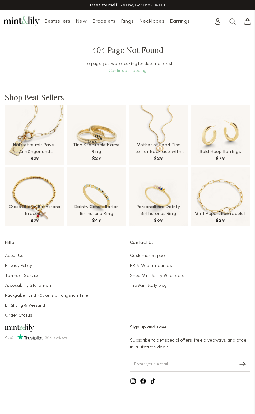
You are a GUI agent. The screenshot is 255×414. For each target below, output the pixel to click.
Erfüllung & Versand (25, 305)
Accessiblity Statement (29, 285)
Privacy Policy (18, 265)
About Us (14, 255)
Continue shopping (128, 70)
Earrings (179, 21)
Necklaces (152, 21)
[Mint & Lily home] (22, 21)
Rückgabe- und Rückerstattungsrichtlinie (47, 295)
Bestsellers (57, 21)
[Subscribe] (242, 364)
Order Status (18, 315)
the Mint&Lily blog (148, 285)
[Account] (217, 21)
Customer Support (149, 255)
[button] (247, 21)
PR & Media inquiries (151, 265)
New (81, 21)
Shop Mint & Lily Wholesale (157, 275)
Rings (127, 21)
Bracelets (104, 21)
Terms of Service (22, 275)
